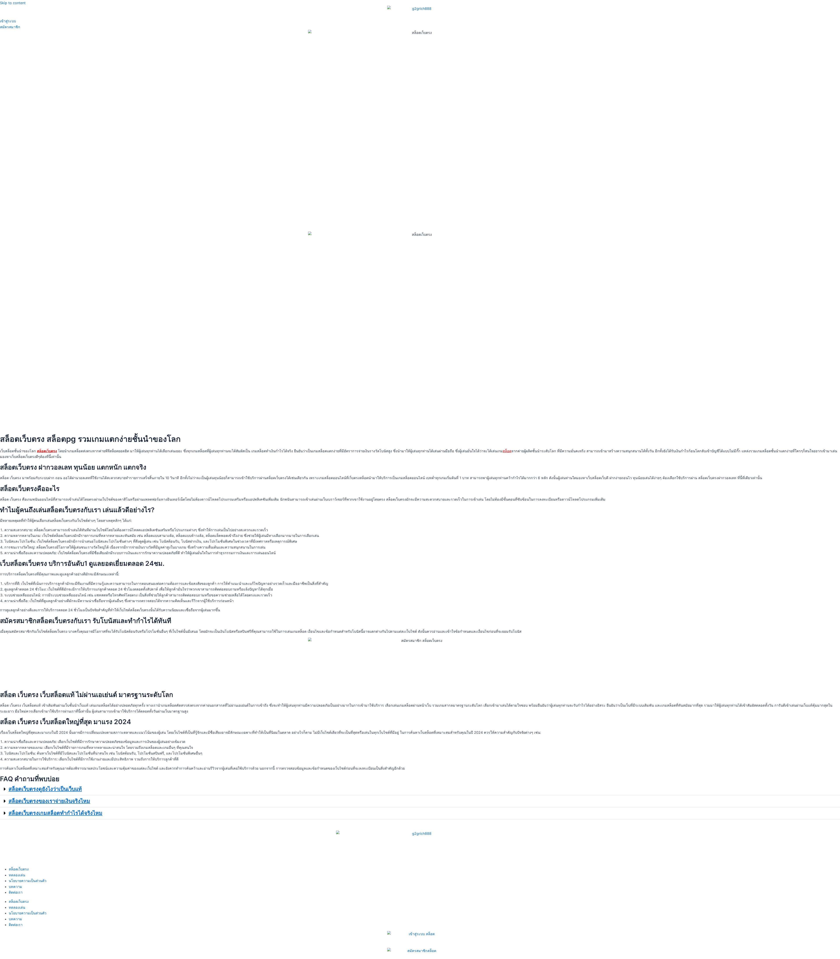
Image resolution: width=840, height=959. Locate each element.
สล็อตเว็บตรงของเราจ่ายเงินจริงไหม (49, 801)
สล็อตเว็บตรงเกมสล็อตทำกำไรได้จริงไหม (55, 813)
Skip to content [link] (13, 3)
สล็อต (507, 451)
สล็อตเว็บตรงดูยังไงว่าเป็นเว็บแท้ (45, 789)
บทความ (15, 886)
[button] (420, 789)
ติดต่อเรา (16, 892)
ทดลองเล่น (17, 875)
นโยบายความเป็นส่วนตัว (27, 881)
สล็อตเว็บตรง (19, 869)
